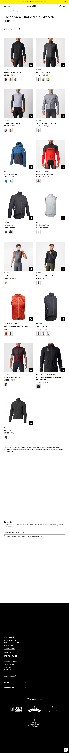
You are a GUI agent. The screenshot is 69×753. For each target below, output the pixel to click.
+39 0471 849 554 (9, 649)
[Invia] (62, 532)
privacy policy (39, 536)
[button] (30, 6)
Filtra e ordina (9, 29)
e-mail (6, 673)
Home (5, 11)
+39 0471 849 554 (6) (10, 676)
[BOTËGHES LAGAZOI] (34, 6)
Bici (15, 11)
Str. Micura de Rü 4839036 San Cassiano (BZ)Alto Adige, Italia (11, 643)
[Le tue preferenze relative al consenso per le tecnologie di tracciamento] (66, 750)
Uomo (10, 11)
